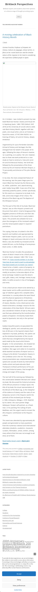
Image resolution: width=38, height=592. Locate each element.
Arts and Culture (29, 541)
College (20, 449)
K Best (25, 456)
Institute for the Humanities (11, 515)
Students (5, 513)
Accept (19, 574)
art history (27, 451)
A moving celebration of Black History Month (17, 36)
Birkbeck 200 (22, 544)
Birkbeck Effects (14, 551)
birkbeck (8, 544)
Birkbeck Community (11, 549)
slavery (26, 454)
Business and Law (8, 520)
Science (5, 526)
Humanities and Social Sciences (12, 523)
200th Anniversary (13, 541)
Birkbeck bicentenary (17, 546)
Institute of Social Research (11, 518)
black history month (16, 454)
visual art (5, 456)
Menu (19, 16)
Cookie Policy (18, 590)
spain (30, 454)
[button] (35, 554)
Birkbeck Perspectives (19, 4)
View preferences (19, 585)
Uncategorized (7, 528)
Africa (21, 451)
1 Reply (5, 42)
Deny (19, 580)
